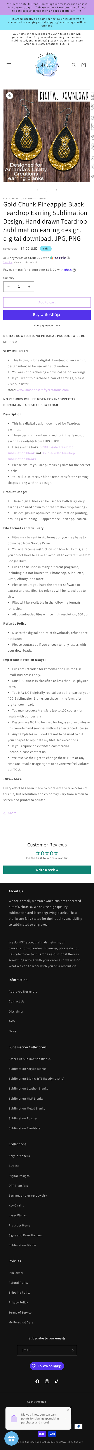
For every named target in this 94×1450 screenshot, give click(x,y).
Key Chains (16, 1205)
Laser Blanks (18, 1215)
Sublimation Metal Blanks (27, 1108)
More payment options (47, 325)
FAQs (12, 1021)
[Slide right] (56, 190)
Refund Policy (18, 1283)
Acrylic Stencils (19, 1156)
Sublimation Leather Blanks (28, 1088)
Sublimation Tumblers (24, 1128)
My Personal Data (21, 1322)
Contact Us (16, 1001)
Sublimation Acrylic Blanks (28, 1069)
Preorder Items (19, 1225)
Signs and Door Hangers (26, 1235)
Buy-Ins (14, 1166)
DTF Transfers (18, 1186)
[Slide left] (37, 190)
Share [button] (12, 813)
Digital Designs (19, 1176)
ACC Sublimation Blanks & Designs (40, 1441)
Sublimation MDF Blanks (26, 1098)
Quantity (8, 278)
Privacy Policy (18, 1302)
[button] (9, 65)
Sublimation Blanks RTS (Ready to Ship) (36, 1079)
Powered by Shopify (71, 1441)
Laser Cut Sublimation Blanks (30, 1059)
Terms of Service (20, 1312)
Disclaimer (16, 1011)
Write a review (46, 869)
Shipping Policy (19, 1292)
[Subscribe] (72, 1350)
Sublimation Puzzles (23, 1118)
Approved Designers (23, 991)
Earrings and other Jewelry (28, 1195)
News (12, 1031)
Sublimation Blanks (23, 1245)
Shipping (7, 262)
